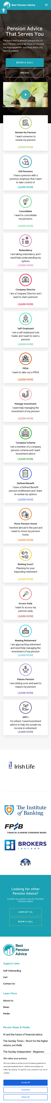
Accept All (25, 1082)
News (6, 1007)
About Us (8, 1001)
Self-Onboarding (12, 971)
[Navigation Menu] (46, 5)
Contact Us (9, 984)
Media (6, 1014)
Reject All (26, 1097)
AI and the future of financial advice (22, 1035)
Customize (25, 1089)
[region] (25, 1078)
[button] (3, 10)
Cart (5, 977)
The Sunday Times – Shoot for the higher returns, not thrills (25, 1043)
